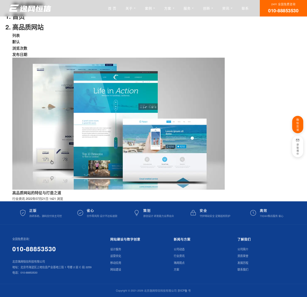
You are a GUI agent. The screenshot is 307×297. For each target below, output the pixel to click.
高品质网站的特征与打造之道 (36, 192)
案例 (148, 8)
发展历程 (242, 263)
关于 (129, 8)
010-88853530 (34, 248)
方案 (167, 8)
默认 (16, 41)
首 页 (112, 8)
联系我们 (242, 269)
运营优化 (115, 256)
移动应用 (115, 263)
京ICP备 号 (184, 290)
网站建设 (115, 269)
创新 (206, 8)
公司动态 (179, 249)
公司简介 (242, 249)
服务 (187, 8)
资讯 (225, 8)
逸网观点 (179, 263)
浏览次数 (19, 48)
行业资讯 (18, 198)
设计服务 (115, 249)
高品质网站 (28, 26)
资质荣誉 (242, 256)
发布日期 (19, 54)
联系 (245, 8)
